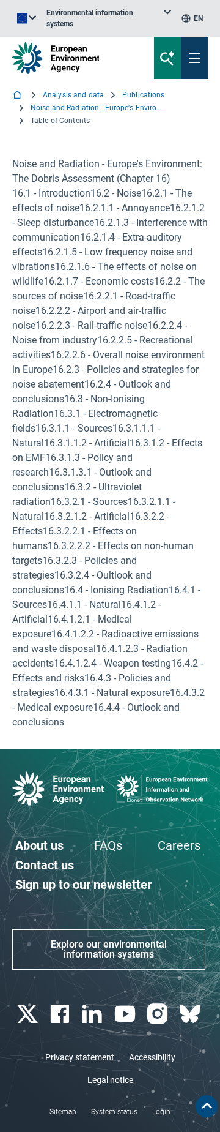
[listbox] (109, 18)
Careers (179, 845)
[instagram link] (158, 1014)
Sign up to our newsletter (83, 884)
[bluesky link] (191, 1014)
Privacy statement (79, 1057)
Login (161, 1112)
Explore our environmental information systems (109, 949)
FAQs (108, 845)
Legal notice (110, 1080)
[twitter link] (28, 1014)
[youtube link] (126, 1014)
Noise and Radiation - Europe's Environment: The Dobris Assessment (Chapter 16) (98, 107)
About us (39, 845)
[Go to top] (207, 1106)
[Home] (18, 95)
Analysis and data (73, 95)
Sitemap (63, 1112)
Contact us (44, 865)
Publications (143, 95)
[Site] (74, 58)
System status (114, 1112)
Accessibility (152, 1057)
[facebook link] (60, 1014)
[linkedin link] (93, 1014)
